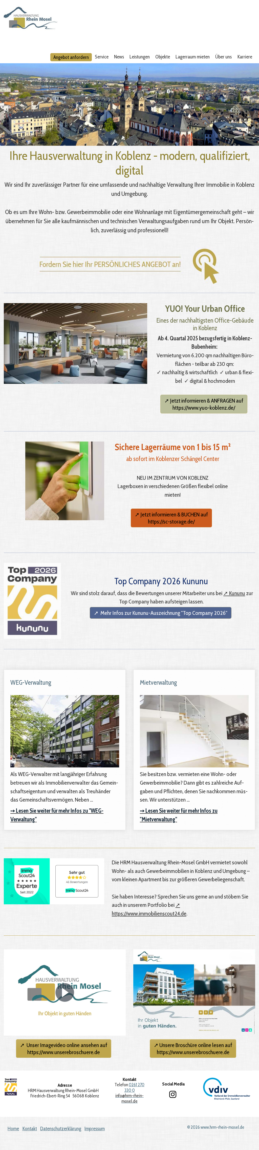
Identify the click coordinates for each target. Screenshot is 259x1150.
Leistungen (140, 57)
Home (13, 1129)
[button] (203, 404)
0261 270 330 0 (134, 1087)
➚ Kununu (234, 593)
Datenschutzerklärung (60, 1129)
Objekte (162, 57)
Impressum (94, 1129)
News (119, 57)
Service (102, 57)
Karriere (244, 57)
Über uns (223, 57)
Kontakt (29, 1129)
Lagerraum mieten (193, 57)
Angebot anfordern (71, 57)
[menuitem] (71, 57)
